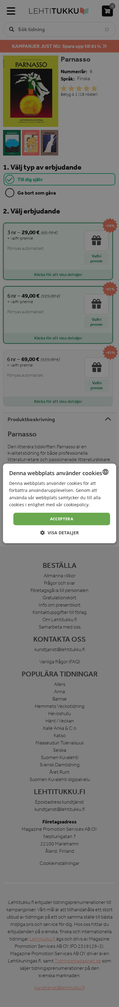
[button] (59, 533)
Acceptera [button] (62, 518)
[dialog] (59, 503)
